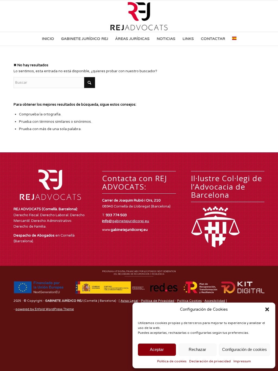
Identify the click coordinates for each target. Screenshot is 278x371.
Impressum (242, 361)
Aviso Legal (129, 301)
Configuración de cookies (244, 349)
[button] (267, 309)
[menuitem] (48, 39)
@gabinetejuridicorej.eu (125, 221)
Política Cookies (189, 301)
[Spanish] (234, 39)
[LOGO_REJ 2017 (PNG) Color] (139, 16)
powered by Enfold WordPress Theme (44, 309)
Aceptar (157, 349)
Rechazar (197, 349)
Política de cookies (172, 361)
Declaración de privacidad (210, 361)
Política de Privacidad (157, 301)
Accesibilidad (214, 301)
